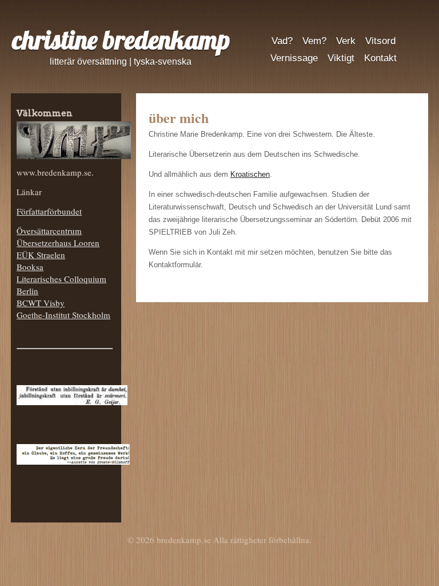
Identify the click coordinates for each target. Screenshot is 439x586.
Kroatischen (250, 174)
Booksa (30, 266)
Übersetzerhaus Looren (58, 242)
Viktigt (341, 58)
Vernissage (294, 58)
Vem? (314, 40)
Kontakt (380, 58)
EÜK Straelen (41, 254)
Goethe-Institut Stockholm (63, 314)
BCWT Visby (41, 302)
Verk (346, 40)
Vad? (282, 40)
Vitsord (380, 40)
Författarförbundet (49, 211)
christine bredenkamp (121, 39)
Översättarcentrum (49, 230)
